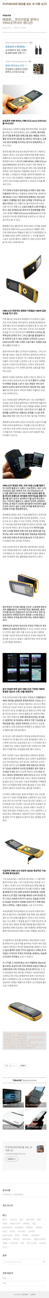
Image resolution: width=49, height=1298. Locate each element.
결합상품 (7, 1239)
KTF (5, 1219)
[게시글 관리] (14, 1066)
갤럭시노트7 (16, 1223)
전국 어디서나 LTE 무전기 (16, 65)
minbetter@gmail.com (15, 1153)
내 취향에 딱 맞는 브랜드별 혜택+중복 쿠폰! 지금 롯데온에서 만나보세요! (16, 51)
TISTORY (25, 1294)
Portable (27, 1239)
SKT (39, 1219)
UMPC (26, 1235)
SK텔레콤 (19, 1227)
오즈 (5, 1231)
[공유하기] (10, 1066)
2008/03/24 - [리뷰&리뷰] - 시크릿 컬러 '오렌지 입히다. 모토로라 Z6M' (24, 1035)
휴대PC (30, 1227)
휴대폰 (27, 1223)
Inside (43, 1243)
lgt (34, 1223)
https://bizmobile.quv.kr (16, 61)
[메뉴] (46, 4)
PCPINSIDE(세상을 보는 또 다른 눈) (24, 4)
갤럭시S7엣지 (40, 1239)
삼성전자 (36, 1235)
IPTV (13, 1231)
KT (22, 1219)
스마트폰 (14, 1243)
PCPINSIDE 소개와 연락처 (13, 1194)
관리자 (33, 1294)
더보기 (5, 1247)
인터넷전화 (8, 1227)
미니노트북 (32, 1243)
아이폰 (16, 1239)
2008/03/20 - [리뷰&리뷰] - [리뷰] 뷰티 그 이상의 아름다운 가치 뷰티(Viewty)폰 (24, 1046)
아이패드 (22, 1231)
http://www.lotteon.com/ (16, 42)
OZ (23, 1243)
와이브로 (30, 1219)
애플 (5, 1243)
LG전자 (14, 1219)
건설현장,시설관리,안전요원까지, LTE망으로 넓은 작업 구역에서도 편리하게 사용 (16, 70)
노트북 (32, 1231)
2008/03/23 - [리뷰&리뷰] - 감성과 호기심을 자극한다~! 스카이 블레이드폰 (23, 1041)
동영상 (39, 1227)
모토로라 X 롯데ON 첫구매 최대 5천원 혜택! (16, 46)
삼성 (5, 1223)
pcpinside (8, 1235)
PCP (18, 1235)
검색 (43, 1261)
